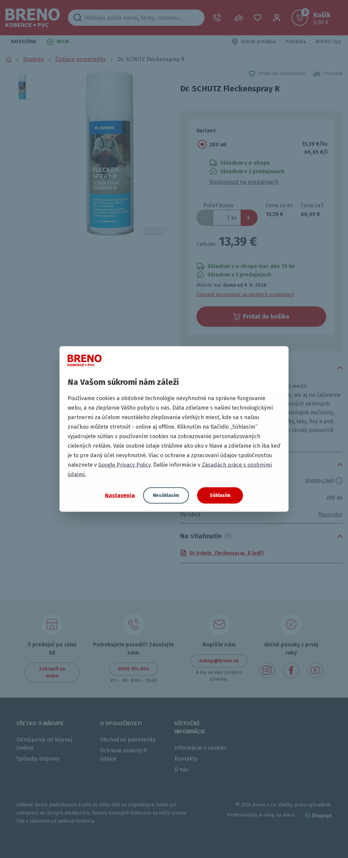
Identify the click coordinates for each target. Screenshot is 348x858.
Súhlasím (220, 495)
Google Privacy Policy (124, 465)
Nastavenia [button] (120, 495)
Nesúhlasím (166, 495)
